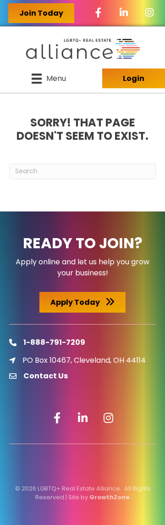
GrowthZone (109, 497)
